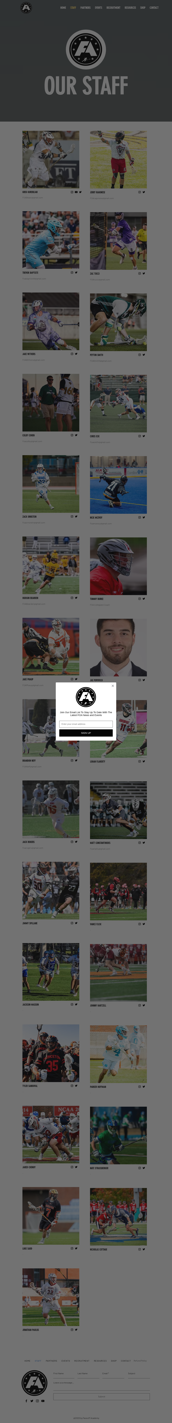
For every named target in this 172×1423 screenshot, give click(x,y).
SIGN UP (86, 733)
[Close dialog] (112, 685)
